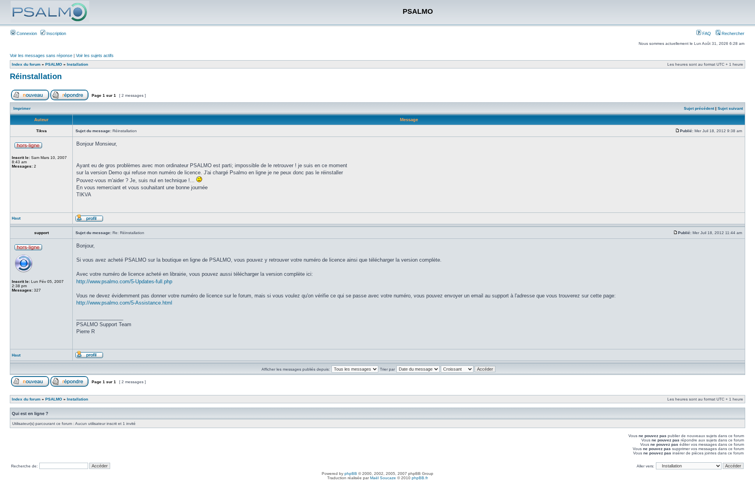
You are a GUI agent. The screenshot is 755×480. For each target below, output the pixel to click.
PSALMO (53, 64)
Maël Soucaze (383, 478)
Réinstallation (36, 76)
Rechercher (732, 33)
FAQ (706, 33)
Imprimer (22, 108)
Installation (77, 64)
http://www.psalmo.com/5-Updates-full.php (124, 281)
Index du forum (26, 64)
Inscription (55, 33)
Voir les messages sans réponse (41, 55)
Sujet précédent (699, 108)
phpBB (350, 473)
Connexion (26, 33)
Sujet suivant (730, 108)
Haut (16, 218)
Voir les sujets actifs (95, 55)
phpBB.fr (420, 478)
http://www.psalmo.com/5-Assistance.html (124, 303)
